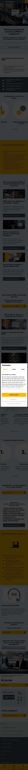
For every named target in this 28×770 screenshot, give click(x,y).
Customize (13, 399)
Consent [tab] (5, 369)
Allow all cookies (14, 394)
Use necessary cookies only (14, 403)
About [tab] (23, 369)
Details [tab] (14, 369)
